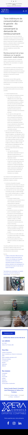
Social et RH (4, 376)
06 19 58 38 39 (18, 6)
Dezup (11, 397)
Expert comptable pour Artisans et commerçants (12, 354)
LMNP (3, 355)
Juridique (4, 378)
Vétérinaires (4, 364)
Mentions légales (14, 395)
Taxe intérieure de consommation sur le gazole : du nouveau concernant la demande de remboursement (13, 273)
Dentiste (3, 362)
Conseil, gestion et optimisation (8, 383)
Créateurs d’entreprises (7, 352)
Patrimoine (4, 380)
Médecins (4, 366)
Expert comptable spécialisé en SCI (9, 357)
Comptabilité (4, 373)
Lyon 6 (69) (4, 343)
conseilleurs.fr (17, 397)
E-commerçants (5, 360)
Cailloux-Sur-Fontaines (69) (7, 345)
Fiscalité (3, 375)
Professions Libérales (6, 359)
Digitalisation (4, 381)
